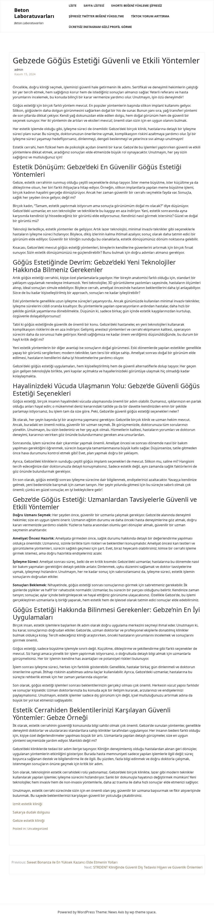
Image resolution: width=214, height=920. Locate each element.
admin (18, 70)
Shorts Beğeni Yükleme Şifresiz (136, 6)
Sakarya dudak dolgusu (31, 812)
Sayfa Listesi (94, 6)
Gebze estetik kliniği (29, 820)
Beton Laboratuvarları (34, 13)
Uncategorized (37, 829)
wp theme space (142, 912)
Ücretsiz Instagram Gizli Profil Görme (100, 27)
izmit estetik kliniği (27, 804)
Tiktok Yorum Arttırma (150, 16)
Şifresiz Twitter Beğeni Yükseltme (96, 16)
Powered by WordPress (76, 912)
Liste (72, 6)
